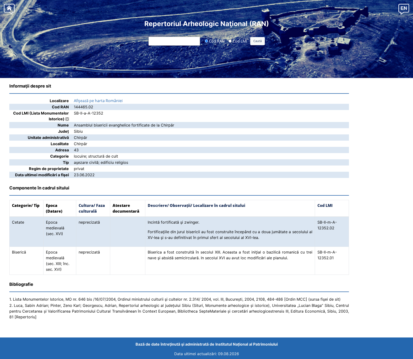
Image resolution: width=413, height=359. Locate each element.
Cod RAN (216, 41)
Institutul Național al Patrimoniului (246, 344)
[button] (403, 8)
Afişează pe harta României (98, 100)
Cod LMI (239, 41)
